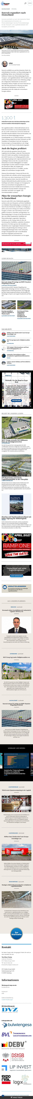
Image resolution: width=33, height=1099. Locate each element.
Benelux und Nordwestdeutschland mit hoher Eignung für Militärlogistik (16, 517)
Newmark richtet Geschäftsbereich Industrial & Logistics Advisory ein (16, 610)
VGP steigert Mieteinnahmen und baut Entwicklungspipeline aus (18, 347)
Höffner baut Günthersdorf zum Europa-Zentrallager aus (18, 333)
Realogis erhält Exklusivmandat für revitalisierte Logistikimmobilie (16, 885)
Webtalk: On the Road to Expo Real (16, 381)
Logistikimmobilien (7, 480)
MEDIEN (22, 748)
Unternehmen (10, 343)
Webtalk (8, 375)
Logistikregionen (11, 336)
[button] (30, 3)
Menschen (13, 607)
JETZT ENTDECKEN (16, 576)
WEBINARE (11, 748)
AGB (3, 993)
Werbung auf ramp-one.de (9, 985)
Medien (8, 358)
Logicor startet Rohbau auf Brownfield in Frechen (18, 362)
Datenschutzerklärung (7, 997)
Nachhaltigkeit (12, 285)
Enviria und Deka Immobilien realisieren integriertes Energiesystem (22, 313)
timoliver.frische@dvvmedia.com (10, 964)
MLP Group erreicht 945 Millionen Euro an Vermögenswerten (15, 441)
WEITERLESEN (16, 400)
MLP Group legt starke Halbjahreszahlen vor (18, 340)
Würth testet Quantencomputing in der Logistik (16, 790)
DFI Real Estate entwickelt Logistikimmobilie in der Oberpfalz (15, 478)
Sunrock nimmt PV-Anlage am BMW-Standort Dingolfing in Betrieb (16, 282)
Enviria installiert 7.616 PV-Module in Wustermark (8, 312)
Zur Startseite (16, 933)
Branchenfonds (13, 881)
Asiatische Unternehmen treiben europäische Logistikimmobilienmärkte (18, 355)
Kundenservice (5, 987)
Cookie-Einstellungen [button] (7, 999)
